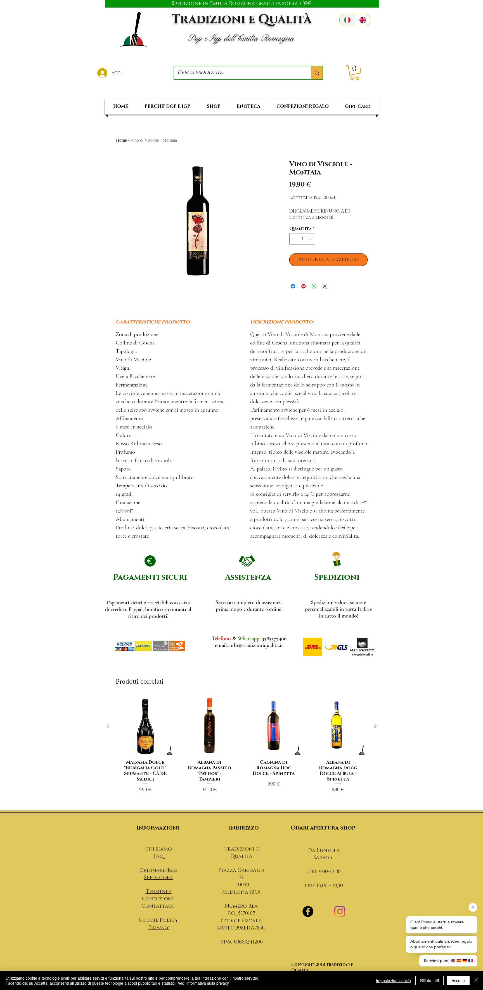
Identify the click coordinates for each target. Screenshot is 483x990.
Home (121, 140)
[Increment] (310, 239)
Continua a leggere (311, 217)
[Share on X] (324, 286)
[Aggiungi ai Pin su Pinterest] (303, 286)
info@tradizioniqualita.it (256, 645)
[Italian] (347, 20)
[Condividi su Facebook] (293, 286)
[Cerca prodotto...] (317, 72)
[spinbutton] (302, 239)
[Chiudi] (476, 980)
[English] (362, 20)
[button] (354, 72)
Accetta (458, 980)
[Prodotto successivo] (375, 725)
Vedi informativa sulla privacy (203, 983)
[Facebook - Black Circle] (307, 911)
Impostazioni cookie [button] (393, 980)
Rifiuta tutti (429, 980)
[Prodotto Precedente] (108, 725)
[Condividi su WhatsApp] (314, 286)
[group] (242, 751)
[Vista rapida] (145, 726)
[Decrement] (294, 239)
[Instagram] (339, 911)
